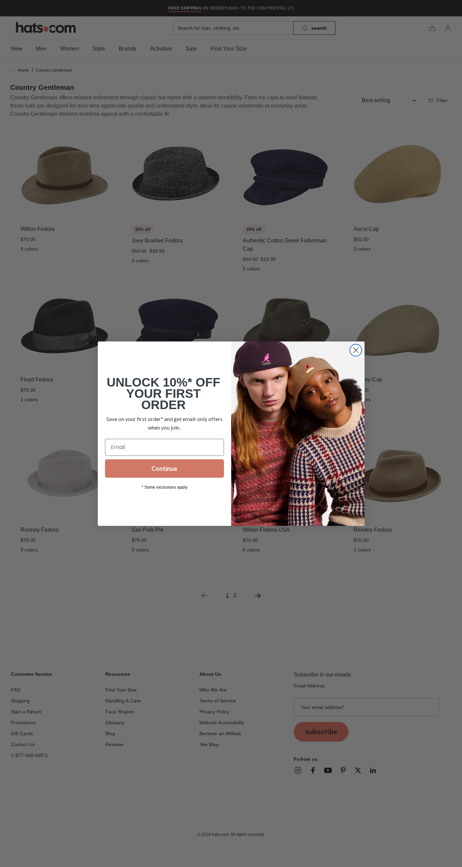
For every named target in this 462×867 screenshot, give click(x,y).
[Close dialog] (356, 350)
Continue (164, 468)
